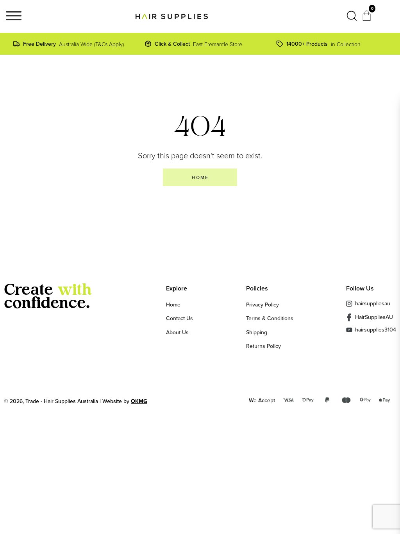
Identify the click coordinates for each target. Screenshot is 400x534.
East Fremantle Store (198, 44)
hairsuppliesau (372, 303)
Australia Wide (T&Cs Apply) (73, 44)
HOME (200, 177)
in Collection (323, 44)
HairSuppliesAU (374, 317)
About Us (177, 332)
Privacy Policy (262, 304)
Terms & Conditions (269, 318)
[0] (367, 18)
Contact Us (179, 318)
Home (173, 304)
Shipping (256, 332)
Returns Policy (263, 346)
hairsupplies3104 (375, 329)
